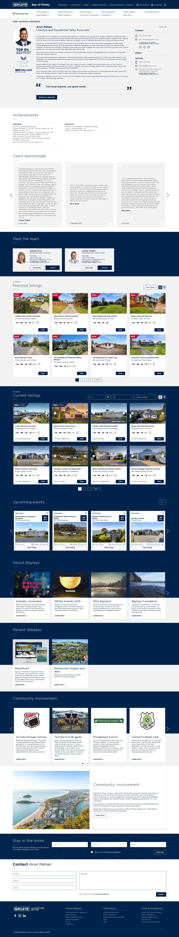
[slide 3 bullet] (87, 763)
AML (105, 922)
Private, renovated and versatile (105, 426)
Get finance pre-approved (150, 922)
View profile (37, 268)
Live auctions (101, 601)
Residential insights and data (69, 670)
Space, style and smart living (142, 426)
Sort (146, 285)
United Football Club (145, 737)
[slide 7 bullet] (96, 763)
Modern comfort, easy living (26, 469)
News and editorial (147, 915)
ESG (104, 919)
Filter (114, 395)
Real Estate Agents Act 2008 (113, 917)
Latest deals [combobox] (150, 287)
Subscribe (160, 852)
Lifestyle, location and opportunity (67, 469)
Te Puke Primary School (31, 737)
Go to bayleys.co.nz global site (76, 912)
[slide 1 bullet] (83, 763)
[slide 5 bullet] (92, 763)
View (43, 330)
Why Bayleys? (25, 601)
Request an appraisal (47, 97)
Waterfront (22, 668)
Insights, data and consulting (151, 912)
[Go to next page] (98, 380)
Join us (68, 922)
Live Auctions (146, 919)
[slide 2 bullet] (85, 763)
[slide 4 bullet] (89, 763)
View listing (31, 547)
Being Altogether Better (74, 917)
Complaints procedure (111, 912)
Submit (161, 894)
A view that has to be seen (25, 426)
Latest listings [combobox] (141, 397)
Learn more (20, 616)
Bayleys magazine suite (149, 917)
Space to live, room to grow (64, 426)
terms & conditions (113, 852)
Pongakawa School (105, 737)
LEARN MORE (59, 616)
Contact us (69, 924)
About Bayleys (71, 915)
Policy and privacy (109, 915)
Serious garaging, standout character (145, 469)
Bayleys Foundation (67, 601)
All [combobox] (114, 397)
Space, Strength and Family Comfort (106, 469)
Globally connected (144, 601)
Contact (52, 268)
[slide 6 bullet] (94, 763)
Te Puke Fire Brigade (68, 737)
